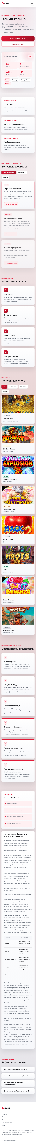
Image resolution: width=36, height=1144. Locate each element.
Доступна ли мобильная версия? (16, 1091)
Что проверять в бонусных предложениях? (14, 1083)
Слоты (4, 1120)
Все (4, 386)
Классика (23, 386)
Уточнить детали (11, 263)
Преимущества (7, 1122)
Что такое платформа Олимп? (15, 1069)
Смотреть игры (11, 233)
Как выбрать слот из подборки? (16, 1076)
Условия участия (11, 204)
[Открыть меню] (32, 3)
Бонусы (4, 1117)
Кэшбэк (5, 177)
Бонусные (13, 386)
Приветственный (8, 172)
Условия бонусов (18, 44)
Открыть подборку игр (18, 38)
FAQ (3, 1125)
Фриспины (21, 172)
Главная (4, 1114)
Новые (5, 391)
